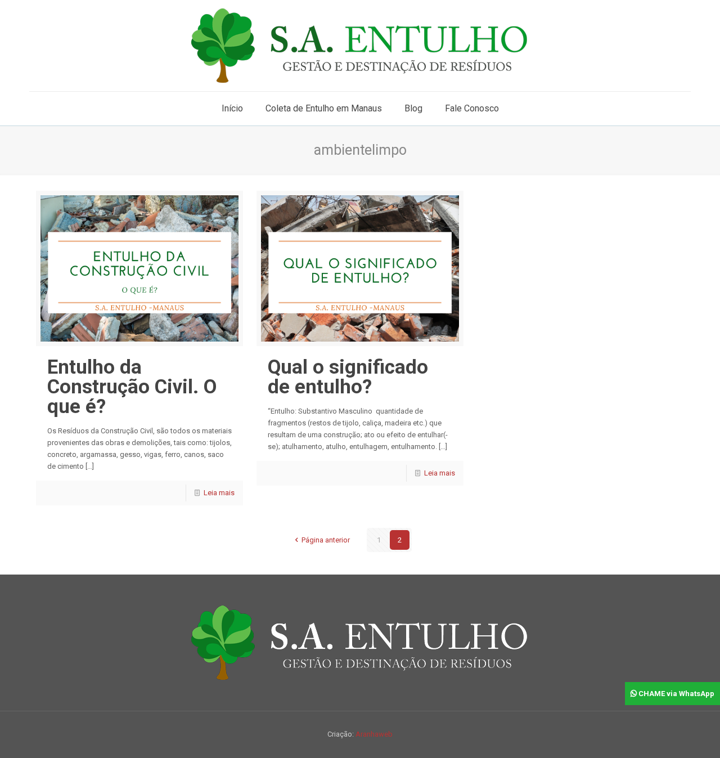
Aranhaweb (374, 734)
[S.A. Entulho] (360, 45)
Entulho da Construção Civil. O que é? (132, 387)
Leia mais (219, 492)
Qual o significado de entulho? (348, 377)
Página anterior (326, 540)
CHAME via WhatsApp (675, 693)
